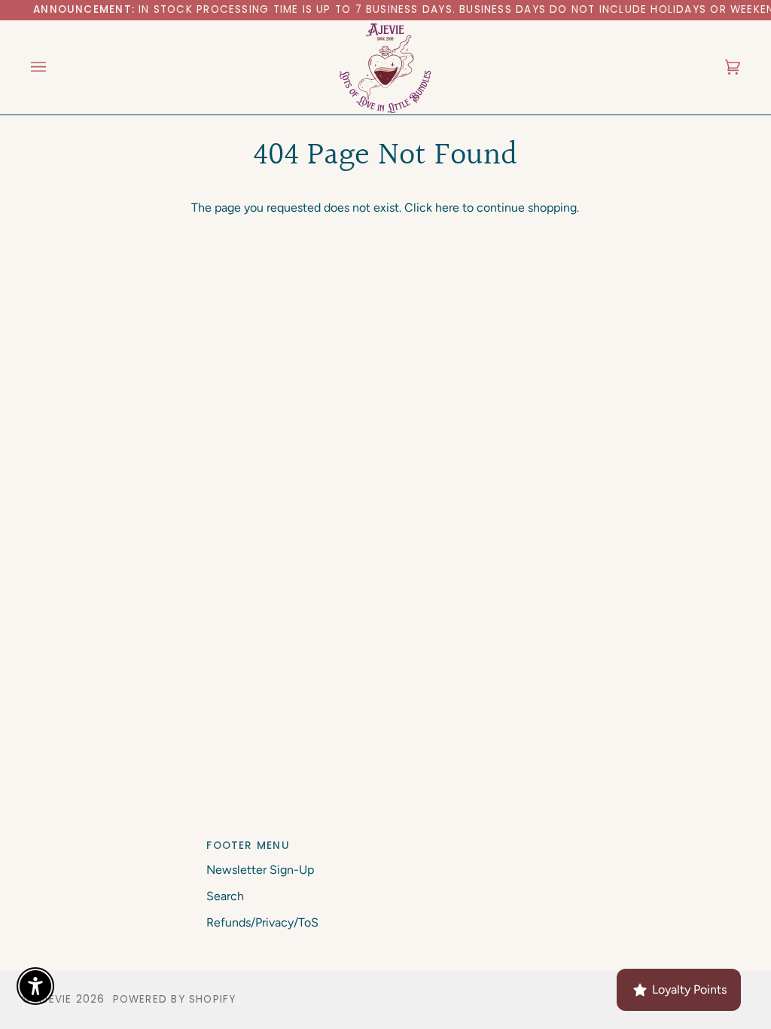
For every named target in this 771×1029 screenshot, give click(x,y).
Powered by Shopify (174, 999)
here (447, 207)
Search (225, 896)
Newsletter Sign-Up (260, 870)
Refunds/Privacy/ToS (262, 922)
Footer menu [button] (247, 845)
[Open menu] (53, 67)
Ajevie (53, 999)
